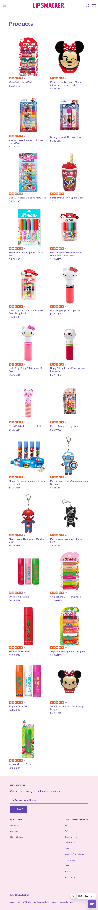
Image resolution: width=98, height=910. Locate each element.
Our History (15, 831)
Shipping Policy (71, 837)
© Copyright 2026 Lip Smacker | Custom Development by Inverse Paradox (41, 902)
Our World (14, 825)
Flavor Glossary (16, 837)
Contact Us (69, 848)
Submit (18, 809)
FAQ (66, 825)
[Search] (87, 6)
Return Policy (70, 843)
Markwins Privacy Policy (74, 854)
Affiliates (68, 871)
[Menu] (4, 5)
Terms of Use (70, 860)
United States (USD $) (19, 895)
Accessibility (70, 877)
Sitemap (68, 866)
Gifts (67, 831)
